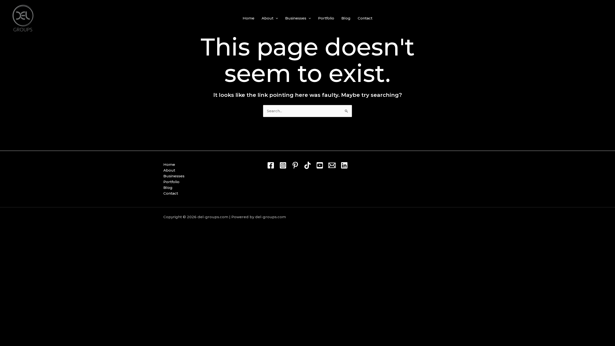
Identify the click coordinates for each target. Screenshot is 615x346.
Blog (346, 18)
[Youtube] (319, 165)
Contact (365, 18)
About (267, 18)
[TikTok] (307, 165)
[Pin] (295, 165)
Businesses (295, 18)
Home (248, 18)
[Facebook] (270, 165)
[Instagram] (283, 165)
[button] (275, 18)
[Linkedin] (344, 165)
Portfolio (326, 18)
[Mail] (332, 165)
